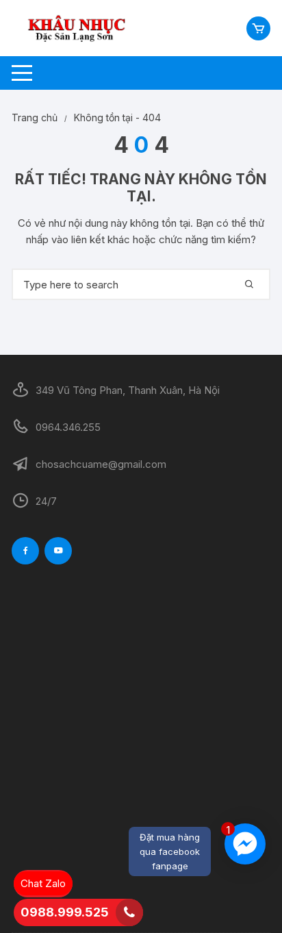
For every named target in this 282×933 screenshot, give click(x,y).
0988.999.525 (65, 912)
